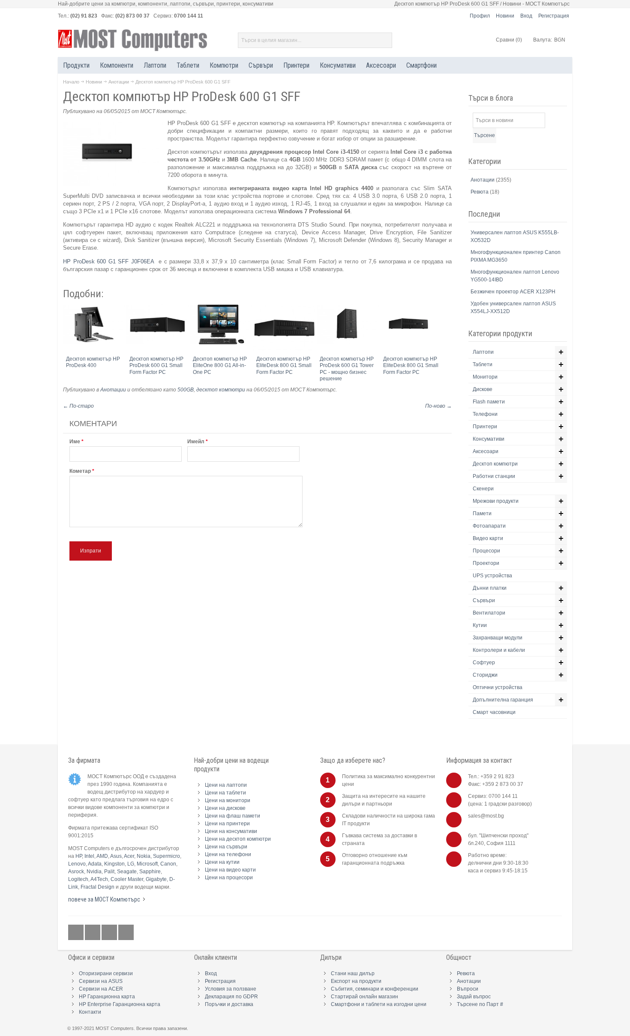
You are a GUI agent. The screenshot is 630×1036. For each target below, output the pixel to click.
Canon (168, 864)
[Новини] (126, 933)
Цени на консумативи (231, 831)
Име (74, 442)
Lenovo (77, 864)
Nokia (143, 856)
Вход (526, 16)
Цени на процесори (229, 878)
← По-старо (78, 406)
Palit (109, 872)
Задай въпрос (474, 997)
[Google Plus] (93, 933)
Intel (89, 856)
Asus (116, 856)
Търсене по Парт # (480, 1004)
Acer (129, 856)
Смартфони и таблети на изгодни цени (378, 1004)
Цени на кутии (222, 862)
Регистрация (553, 16)
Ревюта (480, 192)
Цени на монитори (227, 800)
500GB (185, 390)
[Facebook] (76, 933)
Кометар (80, 471)
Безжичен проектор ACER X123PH (513, 292)
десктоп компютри (220, 390)
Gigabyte (156, 879)
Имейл (195, 442)
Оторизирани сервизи (106, 973)
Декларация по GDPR (231, 997)
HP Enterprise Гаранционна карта (119, 1004)
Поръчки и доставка (229, 1004)
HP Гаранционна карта (107, 997)
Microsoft (147, 864)
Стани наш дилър (353, 973)
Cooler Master (127, 879)
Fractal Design (97, 887)
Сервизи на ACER (101, 989)
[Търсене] (384, 40)
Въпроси (467, 989)
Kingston (114, 864)
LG (130, 864)
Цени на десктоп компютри (238, 839)
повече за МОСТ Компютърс (104, 899)
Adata (95, 864)
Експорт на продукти (356, 981)
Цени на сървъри (226, 847)
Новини (505, 16)
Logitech (78, 879)
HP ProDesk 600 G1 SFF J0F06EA (109, 261)
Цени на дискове (225, 808)
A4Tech (99, 879)
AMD (102, 856)
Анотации (118, 81)
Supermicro (166, 856)
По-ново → (438, 406)
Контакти (90, 1012)
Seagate (127, 872)
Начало (71, 81)
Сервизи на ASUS (101, 981)
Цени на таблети (225, 793)
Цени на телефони (228, 854)
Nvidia (94, 872)
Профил (480, 16)
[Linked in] (110, 933)
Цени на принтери (227, 824)
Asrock (76, 872)
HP (78, 856)
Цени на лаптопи (226, 785)
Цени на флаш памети (232, 816)
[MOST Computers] (133, 40)
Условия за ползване (230, 989)
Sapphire (150, 872)
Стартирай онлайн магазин (364, 997)
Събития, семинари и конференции (374, 989)
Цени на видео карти (230, 870)
